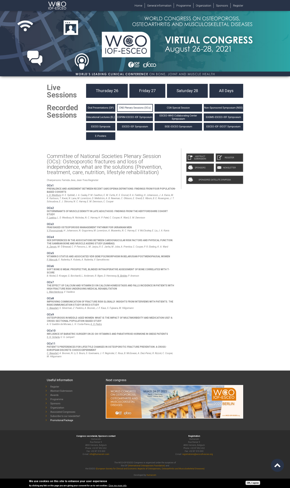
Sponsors (222, 5)
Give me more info (118, 485)
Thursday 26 (107, 90)
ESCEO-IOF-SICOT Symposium (223, 126)
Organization (203, 5)
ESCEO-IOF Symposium (135, 126)
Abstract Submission (61, 391)
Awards (54, 395)
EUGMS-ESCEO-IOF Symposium (223, 117)
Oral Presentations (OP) (101, 107)
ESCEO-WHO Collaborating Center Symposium (178, 117)
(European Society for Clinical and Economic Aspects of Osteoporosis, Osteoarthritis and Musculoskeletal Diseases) (150, 468)
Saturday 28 (187, 90)
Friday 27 (147, 90)
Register (238, 5)
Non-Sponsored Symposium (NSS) (223, 107)
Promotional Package (61, 420)
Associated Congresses (62, 412)
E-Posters (100, 135)
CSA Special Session (178, 107)
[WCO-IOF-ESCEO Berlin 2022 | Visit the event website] (174, 386)
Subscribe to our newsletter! (65, 416)
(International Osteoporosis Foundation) (146, 465)
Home (138, 5)
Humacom (151, 475)
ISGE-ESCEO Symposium (178, 126)
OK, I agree (253, 483)
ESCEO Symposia (100, 126)
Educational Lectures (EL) (101, 117)
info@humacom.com (99, 454)
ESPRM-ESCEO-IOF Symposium (134, 117)
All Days (226, 90)
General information (159, 5)
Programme (183, 5)
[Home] (67, 1)
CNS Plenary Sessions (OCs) (135, 107)
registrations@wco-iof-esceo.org (197, 454)
